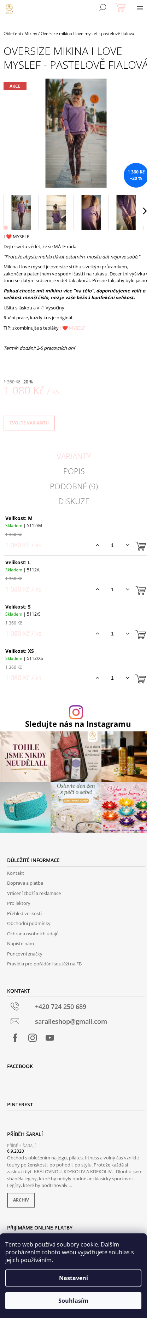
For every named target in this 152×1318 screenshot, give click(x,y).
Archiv (21, 1200)
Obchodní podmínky (29, 923)
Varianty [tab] (74, 456)
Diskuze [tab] (73, 501)
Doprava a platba (25, 883)
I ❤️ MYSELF (73, 328)
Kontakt (15, 873)
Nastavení (73, 1278)
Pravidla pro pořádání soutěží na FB (44, 963)
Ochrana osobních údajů (33, 933)
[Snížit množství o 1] (127, 545)
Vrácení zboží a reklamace (34, 893)
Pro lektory (18, 903)
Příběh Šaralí (21, 1145)
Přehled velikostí (24, 913)
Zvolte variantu (29, 423)
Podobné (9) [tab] (74, 486)
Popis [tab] (74, 471)
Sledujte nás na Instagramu (78, 724)
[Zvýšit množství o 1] (97, 545)
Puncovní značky (24, 954)
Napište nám (20, 943)
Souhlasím (73, 1301)
